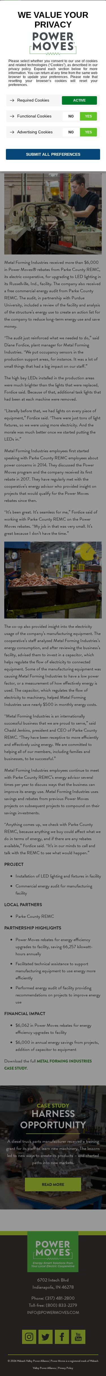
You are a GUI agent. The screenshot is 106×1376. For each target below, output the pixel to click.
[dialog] (53, 85)
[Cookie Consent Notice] (53, 85)
